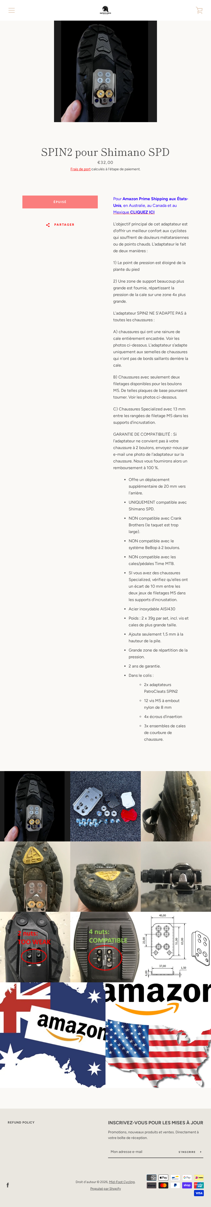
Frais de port (81, 169)
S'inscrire (187, 1152)
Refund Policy (21, 1122)
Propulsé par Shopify (105, 1189)
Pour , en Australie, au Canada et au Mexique (150, 205)
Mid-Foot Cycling (122, 1182)
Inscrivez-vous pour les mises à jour (155, 1123)
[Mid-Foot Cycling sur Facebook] (7, 1185)
